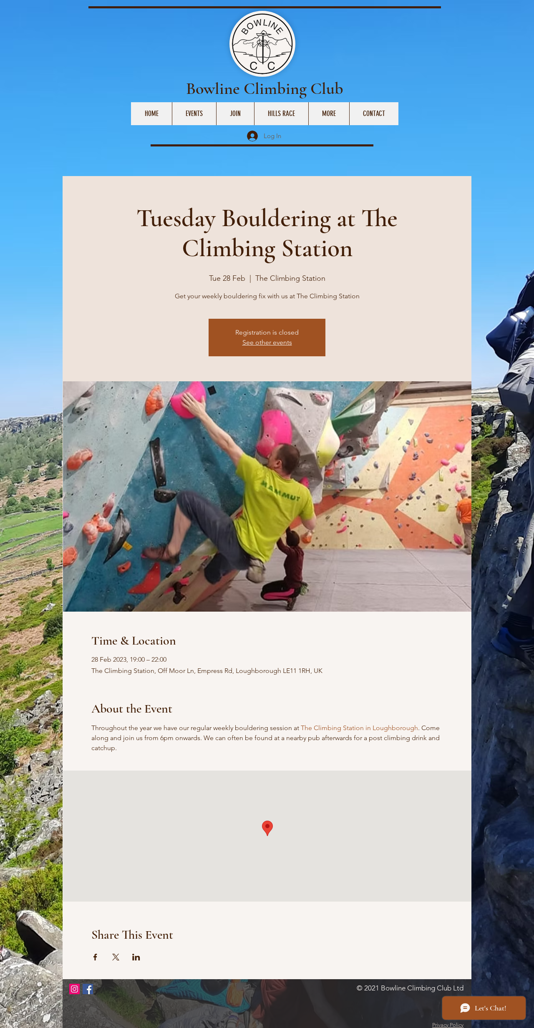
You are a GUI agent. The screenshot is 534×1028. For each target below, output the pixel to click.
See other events (267, 342)
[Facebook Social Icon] (88, 989)
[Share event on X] (116, 957)
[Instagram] (74, 989)
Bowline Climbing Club (264, 88)
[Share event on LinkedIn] (136, 957)
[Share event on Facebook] (95, 957)
